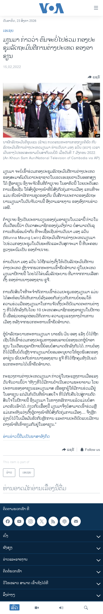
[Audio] (61, 607)
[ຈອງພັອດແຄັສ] (75, 521)
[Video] (36, 607)
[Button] (94, 77)
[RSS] (53, 521)
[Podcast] (64, 521)
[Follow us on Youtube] (19, 521)
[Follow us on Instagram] (30, 521)
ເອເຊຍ (8, 30)
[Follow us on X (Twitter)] (41, 521)
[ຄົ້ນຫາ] (86, 607)
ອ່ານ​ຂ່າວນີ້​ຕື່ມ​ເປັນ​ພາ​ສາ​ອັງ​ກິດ (26, 436)
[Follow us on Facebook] (7, 521)
